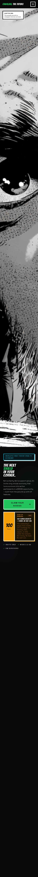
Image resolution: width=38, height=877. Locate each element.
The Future (13, 4)
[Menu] (32, 4)
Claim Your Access (17, 504)
